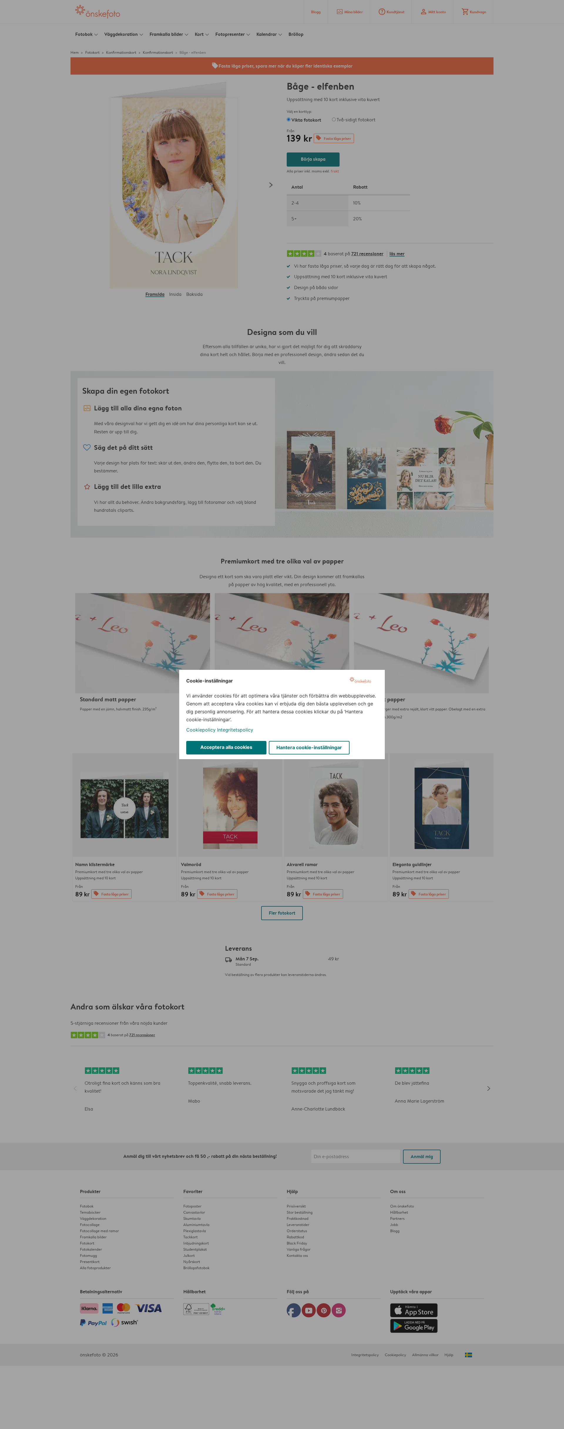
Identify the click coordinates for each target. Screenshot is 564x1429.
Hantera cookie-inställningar (309, 747)
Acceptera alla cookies (226, 747)
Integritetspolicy (235, 730)
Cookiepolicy (201, 730)
